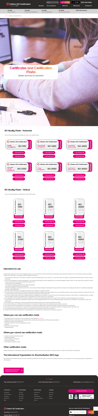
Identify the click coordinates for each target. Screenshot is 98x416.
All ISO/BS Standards (81, 10)
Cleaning (36, 394)
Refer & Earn (6, 398)
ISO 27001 (31, 11)
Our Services (7, 390)
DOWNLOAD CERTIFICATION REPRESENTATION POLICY (12, 370)
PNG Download (18, 152)
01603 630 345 (14, 412)
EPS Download (18, 156)
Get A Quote (64, 2)
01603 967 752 (56, 382)
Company (51, 390)
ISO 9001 (11, 11)
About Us (65, 6)
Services (41, 6)
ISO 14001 (47, 11)
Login (76, 2)
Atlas (5, 400)
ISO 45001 (64, 11)
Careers (50, 396)
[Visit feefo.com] (86, 397)
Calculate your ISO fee (81, 391)
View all (20, 400)
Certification (6, 392)
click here (40, 318)
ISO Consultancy (7, 394)
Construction (37, 392)
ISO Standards (22, 390)
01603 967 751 (20, 382)
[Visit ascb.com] (76, 397)
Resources (76, 6)
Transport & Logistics (38, 398)
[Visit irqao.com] (71, 397)
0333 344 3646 (86, 2)
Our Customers (51, 6)
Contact (50, 398)
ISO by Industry (37, 390)
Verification (6, 396)
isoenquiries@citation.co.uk (87, 382)
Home (6, 15)
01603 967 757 (16, 415)
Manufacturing (37, 396)
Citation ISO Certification (18, 4)
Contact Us (88, 6)
